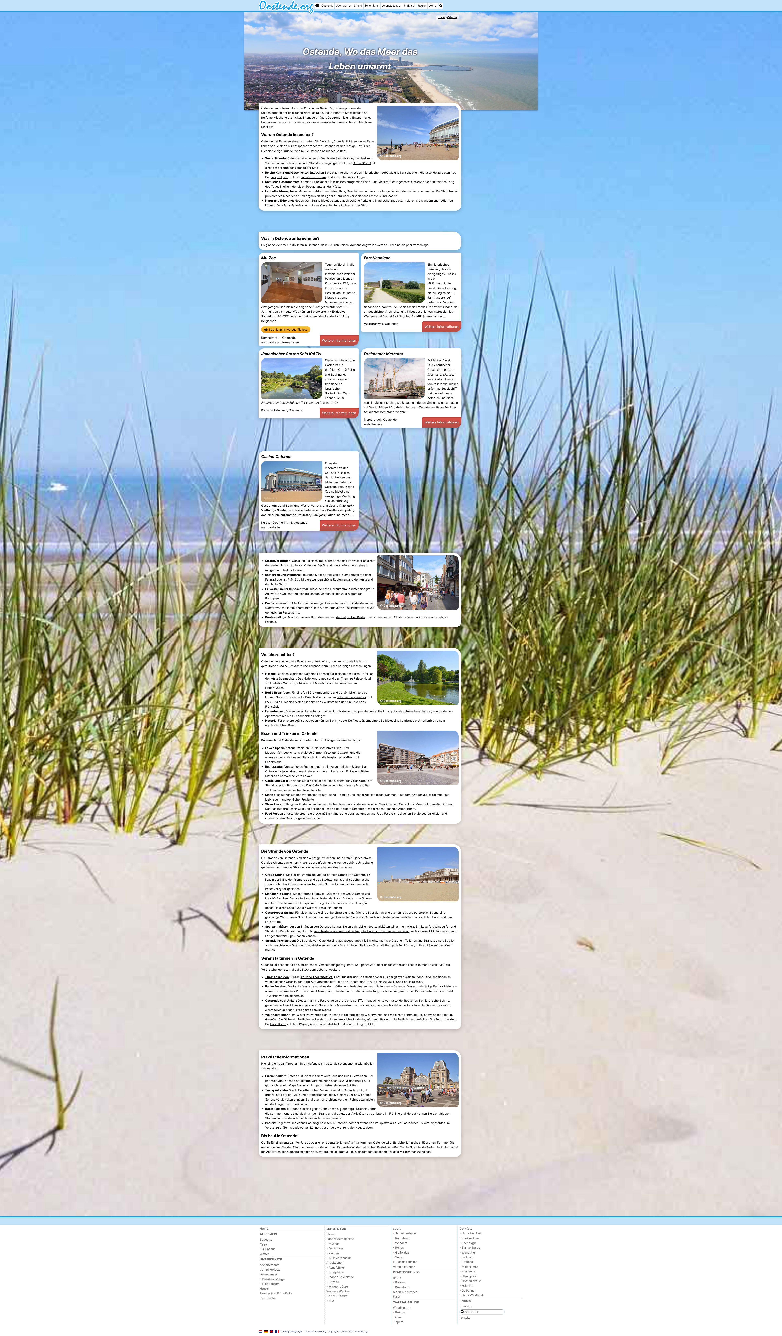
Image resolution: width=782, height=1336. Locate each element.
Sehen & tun (372, 5)
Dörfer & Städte (336, 1296)
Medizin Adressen (405, 1292)
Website (376, 424)
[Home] (317, 6)
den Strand (319, 1113)
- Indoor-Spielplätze (340, 1277)
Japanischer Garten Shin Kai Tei (291, 353)
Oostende (327, 5)
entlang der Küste (355, 579)
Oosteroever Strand (279, 912)
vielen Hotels (360, 673)
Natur (330, 1300)
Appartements (269, 1265)
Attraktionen (334, 1262)
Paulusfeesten (302, 986)
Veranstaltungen (391, 5)
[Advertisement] (492, 174)
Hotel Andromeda (316, 678)
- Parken (399, 1282)
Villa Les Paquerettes (351, 697)
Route (397, 1277)
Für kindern (267, 1249)
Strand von (338, 565)
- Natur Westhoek (471, 1295)
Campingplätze (270, 1269)
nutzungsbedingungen (291, 1331)
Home (264, 1228)
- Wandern (400, 1243)
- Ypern (398, 1322)
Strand (358, 5)
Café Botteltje (321, 785)
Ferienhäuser (268, 1274)
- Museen (332, 1243)
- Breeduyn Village (272, 1279)
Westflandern (402, 1307)
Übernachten (343, 5)
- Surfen (398, 1257)
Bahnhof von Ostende (280, 1080)
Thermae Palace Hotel (356, 678)
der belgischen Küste (350, 617)
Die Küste (465, 1228)
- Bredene (466, 1261)
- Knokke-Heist (469, 1238)
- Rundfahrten (335, 1267)
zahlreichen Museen (348, 172)
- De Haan (466, 1257)
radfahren (446, 200)
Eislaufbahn (278, 1024)
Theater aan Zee (277, 977)
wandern (427, 200)
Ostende (441, 384)
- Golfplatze (401, 1252)
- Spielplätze (335, 1272)
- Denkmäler (334, 1248)
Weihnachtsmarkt (278, 1014)
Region (422, 5)
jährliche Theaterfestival (316, 977)
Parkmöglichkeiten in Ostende (326, 1123)
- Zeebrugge (468, 1243)
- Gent (397, 1317)
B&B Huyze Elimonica (279, 702)
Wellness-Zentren (338, 1291)
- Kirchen (332, 1253)
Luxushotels (345, 661)
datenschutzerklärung (315, 1331)
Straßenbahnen (317, 1094)
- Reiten (398, 1247)
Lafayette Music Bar (355, 785)
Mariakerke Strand (278, 893)
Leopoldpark (279, 177)
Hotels (264, 1288)
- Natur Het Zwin (470, 1233)
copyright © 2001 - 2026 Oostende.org (348, 1331)
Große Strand (274, 874)
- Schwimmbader (405, 1233)
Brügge (360, 1080)
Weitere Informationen (284, 342)
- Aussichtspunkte (339, 1258)
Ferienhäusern (318, 666)
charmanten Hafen (308, 607)
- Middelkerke (468, 1266)
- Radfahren (401, 1238)
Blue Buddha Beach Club (287, 808)
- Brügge (399, 1312)
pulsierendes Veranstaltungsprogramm (326, 965)
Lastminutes (268, 1298)
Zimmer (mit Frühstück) (276, 1293)
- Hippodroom (270, 1283)
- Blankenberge (469, 1247)
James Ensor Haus (313, 177)
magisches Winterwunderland (369, 1014)
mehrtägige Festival (430, 986)
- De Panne (466, 1290)
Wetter (433, 5)
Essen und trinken (405, 1261)
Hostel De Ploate (349, 720)
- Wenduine (467, 1252)
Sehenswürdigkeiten (340, 1238)
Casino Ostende (276, 456)
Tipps (289, 1063)
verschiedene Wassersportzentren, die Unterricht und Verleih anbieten (361, 931)
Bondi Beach (324, 808)
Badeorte (266, 1239)
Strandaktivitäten (345, 141)
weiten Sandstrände (284, 565)
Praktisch (410, 5)
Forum (397, 1296)
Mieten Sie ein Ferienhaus (303, 711)
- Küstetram (401, 1287)
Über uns (465, 1306)
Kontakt (464, 1317)
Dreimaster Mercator (383, 353)
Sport (397, 1228)
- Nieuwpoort (468, 1276)
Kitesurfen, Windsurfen (434, 926)
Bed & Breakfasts (290, 666)
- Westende (467, 1271)
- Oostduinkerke (470, 1281)
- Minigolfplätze (337, 1286)
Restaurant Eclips (342, 771)
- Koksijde (466, 1285)
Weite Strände (275, 158)
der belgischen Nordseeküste (303, 112)
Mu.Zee (268, 257)
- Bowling (332, 1281)
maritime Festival (319, 1000)
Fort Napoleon (377, 257)
